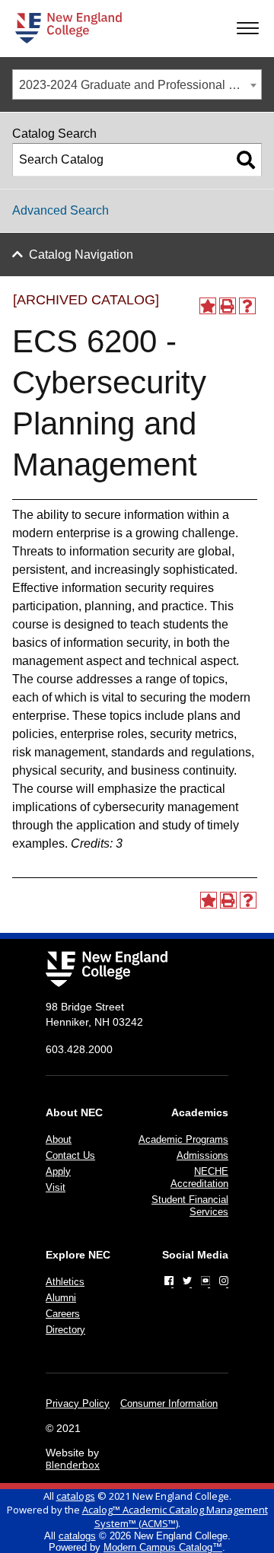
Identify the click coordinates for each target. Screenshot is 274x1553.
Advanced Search (60, 210)
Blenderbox (73, 1465)
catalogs (75, 1496)
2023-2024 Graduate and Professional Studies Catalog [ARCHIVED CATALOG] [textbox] (140, 84)
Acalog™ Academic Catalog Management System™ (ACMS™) (175, 1516)
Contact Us (70, 1155)
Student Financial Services (189, 1205)
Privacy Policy (78, 1403)
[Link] (169, 1280)
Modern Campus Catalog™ (163, 1547)
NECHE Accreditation (199, 1177)
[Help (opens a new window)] (247, 306)
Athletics (65, 1281)
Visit (55, 1187)
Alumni (61, 1297)
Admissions (202, 1155)
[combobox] (137, 84)
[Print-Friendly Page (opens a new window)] (227, 306)
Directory (65, 1329)
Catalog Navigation (81, 254)
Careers (63, 1313)
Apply (58, 1171)
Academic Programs (183, 1139)
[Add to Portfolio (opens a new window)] (207, 306)
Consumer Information (169, 1403)
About (59, 1139)
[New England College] (68, 28)
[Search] (246, 160)
